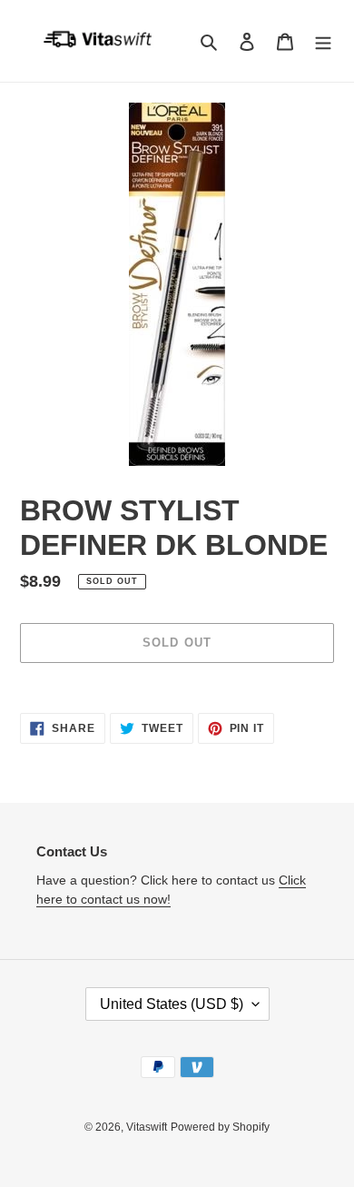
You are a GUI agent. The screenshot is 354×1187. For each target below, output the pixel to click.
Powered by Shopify (220, 1127)
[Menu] (323, 41)
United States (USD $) (171, 1004)
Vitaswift (146, 1127)
